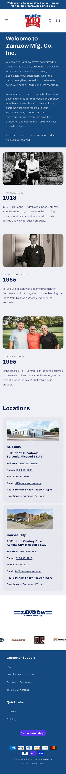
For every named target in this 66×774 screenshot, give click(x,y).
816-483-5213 (24, 558)
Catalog (11, 719)
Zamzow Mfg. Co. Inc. (31, 759)
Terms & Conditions (18, 690)
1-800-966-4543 (27, 551)
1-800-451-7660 (28, 463)
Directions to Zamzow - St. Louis (26, 496)
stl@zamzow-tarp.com (28, 483)
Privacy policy (38, 763)
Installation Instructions (20, 674)
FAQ (9, 667)
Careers (11, 711)
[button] (6, 20)
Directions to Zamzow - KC (23, 584)
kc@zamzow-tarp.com (28, 571)
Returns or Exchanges (19, 682)
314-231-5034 (24, 470)
